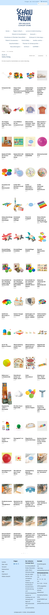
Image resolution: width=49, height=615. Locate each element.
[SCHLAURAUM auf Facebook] (14, 564)
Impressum (5, 574)
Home (8, 31)
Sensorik (33, 34)
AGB (3, 571)
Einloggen (27, 1)
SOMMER (36, 46)
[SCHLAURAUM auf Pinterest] (16, 564)
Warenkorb (45, 1)
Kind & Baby (26, 40)
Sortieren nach (32, 55)
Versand (4, 566)
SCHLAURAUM (31, 612)
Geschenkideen (14, 43)
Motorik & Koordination (19, 34)
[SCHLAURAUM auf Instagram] (18, 564)
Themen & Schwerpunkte (31, 43)
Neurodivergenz (15, 46)
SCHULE (26, 46)
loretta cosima (37, 40)
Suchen (4, 562)
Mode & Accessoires (12, 40)
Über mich (5, 564)
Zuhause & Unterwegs (36, 37)
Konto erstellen (35, 1)
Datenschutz (5, 569)
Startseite (3, 51)
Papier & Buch (17, 31)
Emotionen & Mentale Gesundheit (15, 37)
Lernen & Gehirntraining (33, 31)
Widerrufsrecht (6, 576)
